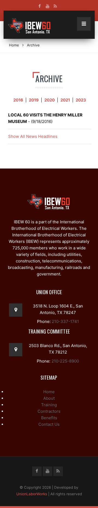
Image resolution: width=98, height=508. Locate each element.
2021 (65, 100)
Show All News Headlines (32, 136)
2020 (49, 100)
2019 (34, 100)
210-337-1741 (65, 321)
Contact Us (49, 424)
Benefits (49, 417)
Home (14, 45)
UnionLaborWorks (31, 494)
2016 (18, 100)
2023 (81, 100)
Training (49, 404)
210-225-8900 (64, 361)
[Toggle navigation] (84, 24)
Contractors (49, 411)
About (49, 398)
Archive (33, 45)
